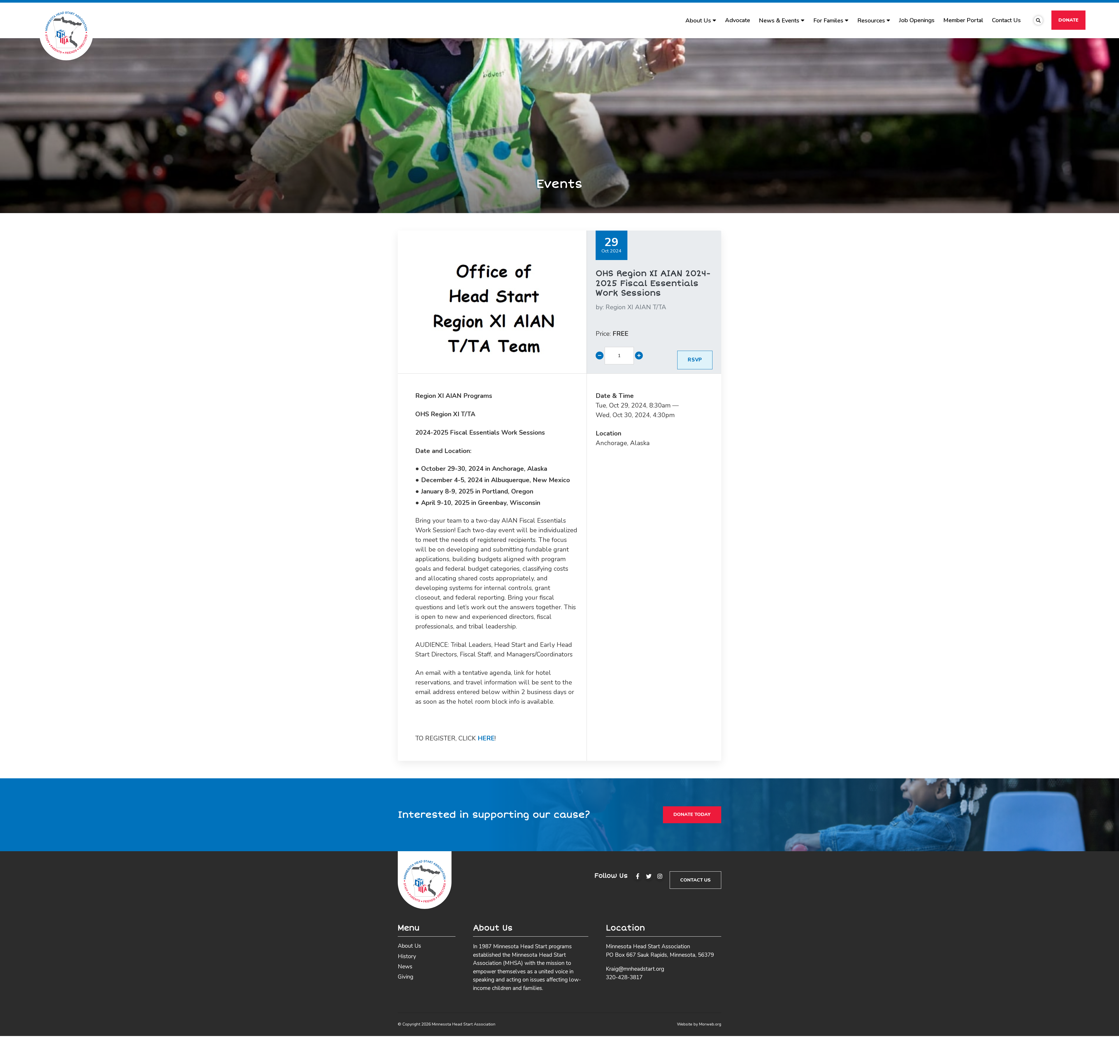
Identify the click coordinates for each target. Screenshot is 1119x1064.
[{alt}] (425, 879)
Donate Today (692, 814)
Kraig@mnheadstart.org (635, 969)
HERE (486, 738)
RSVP (695, 360)
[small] (638, 876)
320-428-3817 (624, 977)
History (407, 956)
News (405, 966)
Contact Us (695, 880)
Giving (405, 977)
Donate (1068, 20)
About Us (409, 946)
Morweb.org (710, 1024)
